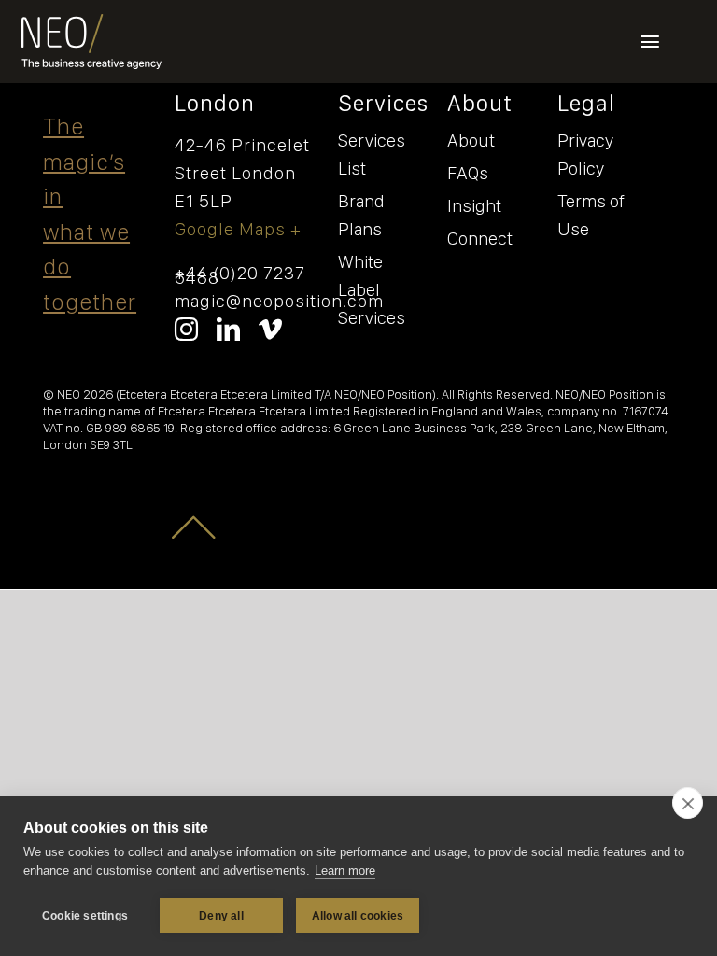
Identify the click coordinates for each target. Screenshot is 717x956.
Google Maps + (238, 229)
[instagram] (186, 329)
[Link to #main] (195, 526)
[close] (687, 803)
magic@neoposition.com (279, 300)
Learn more (345, 871)
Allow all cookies (357, 915)
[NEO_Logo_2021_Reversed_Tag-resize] (91, 23)
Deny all (221, 915)
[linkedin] (228, 329)
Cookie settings (85, 915)
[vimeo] (270, 329)
